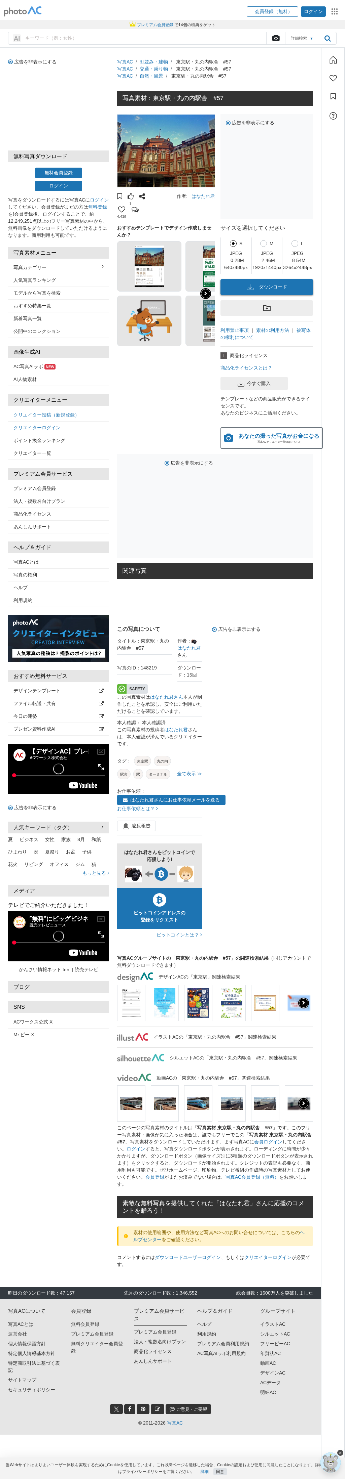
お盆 (70, 852)
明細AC (268, 1392)
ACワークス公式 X (33, 1022)
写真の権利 (25, 574)
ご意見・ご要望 (191, 1409)
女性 (50, 839)
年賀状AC (270, 1353)
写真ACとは (26, 562)
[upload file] (275, 38)
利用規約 (22, 600)
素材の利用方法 (272, 330)
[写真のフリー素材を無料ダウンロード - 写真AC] (23, 11)
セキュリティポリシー (31, 1389)
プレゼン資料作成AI (34, 729)
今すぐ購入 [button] (259, 383)
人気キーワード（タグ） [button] (43, 827)
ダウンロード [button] (273, 287)
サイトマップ (22, 1380)
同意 (220, 1471)
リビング (33, 864)
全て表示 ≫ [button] (189, 773)
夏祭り (52, 852)
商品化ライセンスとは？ (246, 368)
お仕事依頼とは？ (136, 808)
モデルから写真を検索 (37, 293)
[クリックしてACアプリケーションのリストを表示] (335, 11)
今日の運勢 (25, 716)
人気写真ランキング (34, 280)
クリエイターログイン (37, 427)
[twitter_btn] (116, 1409)
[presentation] (303, 1003)
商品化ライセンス (32, 514)
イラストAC (272, 1324)
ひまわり (17, 852)
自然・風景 (151, 76)
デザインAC (272, 1373)
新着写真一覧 (27, 318)
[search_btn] (327, 38)
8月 (81, 839)
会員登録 (154, 1177)
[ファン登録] (333, 78)
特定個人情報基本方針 (31, 1353)
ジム (80, 864)
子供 (87, 852)
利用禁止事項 (234, 330)
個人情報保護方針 (27, 1343)
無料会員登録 (58, 172)
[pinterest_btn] (143, 1409)
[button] (272, 11)
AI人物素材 (25, 379)
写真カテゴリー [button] (29, 267)
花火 (13, 864)
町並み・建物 (154, 61)
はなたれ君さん (166, 697)
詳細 (205, 1471)
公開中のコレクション (37, 331)
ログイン (58, 185)
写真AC (125, 61)
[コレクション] (333, 96)
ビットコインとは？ (178, 935)
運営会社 (17, 1334)
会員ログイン (268, 1141)
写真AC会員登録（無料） (252, 1177)
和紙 (96, 839)
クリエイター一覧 (32, 453)
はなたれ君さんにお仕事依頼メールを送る (175, 799)
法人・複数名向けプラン (39, 501)
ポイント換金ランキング (39, 440)
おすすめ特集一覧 (32, 305)
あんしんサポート (32, 526)
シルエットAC (275, 1334)
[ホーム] (333, 60)
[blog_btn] (157, 1409)
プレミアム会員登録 (34, 488)
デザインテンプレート (37, 690)
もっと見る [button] (94, 873)
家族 (66, 839)
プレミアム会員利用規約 (223, 1343)
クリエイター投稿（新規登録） (46, 415)
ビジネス (29, 839)
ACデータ (270, 1382)
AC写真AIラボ (33, 366)
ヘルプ (20, 587)
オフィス (59, 864)
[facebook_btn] (129, 1409)
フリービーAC (275, 1343)
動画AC (268, 1363)
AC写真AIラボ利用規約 (221, 1353)
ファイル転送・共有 (34, 703)
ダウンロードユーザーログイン (188, 1257)
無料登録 (97, 207)
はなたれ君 (203, 196)
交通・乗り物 (154, 69)
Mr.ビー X (23, 1034)
